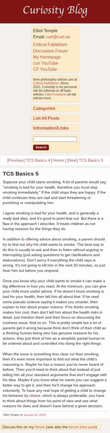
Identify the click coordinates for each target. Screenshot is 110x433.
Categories (44, 108)
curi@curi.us (58, 37)
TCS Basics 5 (21, 173)
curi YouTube (45, 63)
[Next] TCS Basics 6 (85, 160)
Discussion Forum (50, 51)
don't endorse (56, 94)
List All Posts (46, 118)
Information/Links (51, 128)
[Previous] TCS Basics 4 (28, 160)
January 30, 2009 (35, 414)
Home (58, 160)
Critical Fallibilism (50, 44)
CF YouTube (45, 69)
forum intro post (82, 427)
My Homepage (47, 57)
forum (40, 427)
